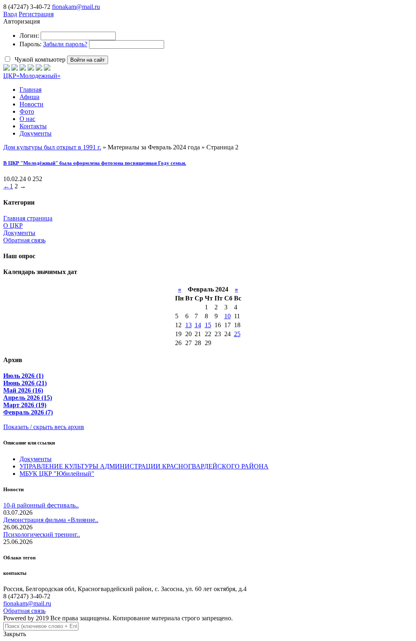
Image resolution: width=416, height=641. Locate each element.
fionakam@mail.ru (76, 6)
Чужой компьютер (39, 59)
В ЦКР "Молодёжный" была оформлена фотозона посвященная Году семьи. (94, 163)
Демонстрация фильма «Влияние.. (50, 519)
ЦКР (32, 75)
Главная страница (27, 218)
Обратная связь (24, 240)
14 (198, 325)
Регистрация (36, 14)
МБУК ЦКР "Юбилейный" (57, 473)
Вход (10, 14)
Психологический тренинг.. (41, 534)
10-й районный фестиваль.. (41, 505)
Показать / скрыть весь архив (43, 426)
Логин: (29, 35)
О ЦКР (13, 225)
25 (237, 333)
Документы (19, 232)
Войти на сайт (87, 60)
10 (227, 316)
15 (208, 325)
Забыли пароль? (65, 44)
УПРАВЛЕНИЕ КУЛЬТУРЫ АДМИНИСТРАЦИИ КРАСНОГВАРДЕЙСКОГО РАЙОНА (144, 466)
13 (188, 325)
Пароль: (30, 44)
